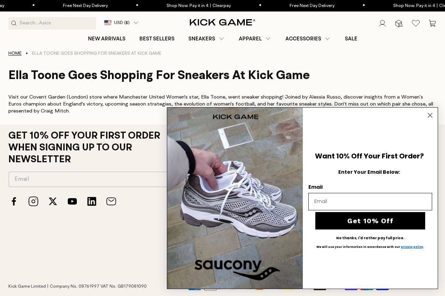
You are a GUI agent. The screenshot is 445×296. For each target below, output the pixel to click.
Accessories (303, 38)
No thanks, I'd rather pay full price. (370, 238)
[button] (206, 38)
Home (15, 53)
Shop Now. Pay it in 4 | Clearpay (189, 5)
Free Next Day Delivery (76, 5)
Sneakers (201, 38)
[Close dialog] (430, 115)
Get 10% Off (370, 221)
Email (315, 187)
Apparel (250, 38)
